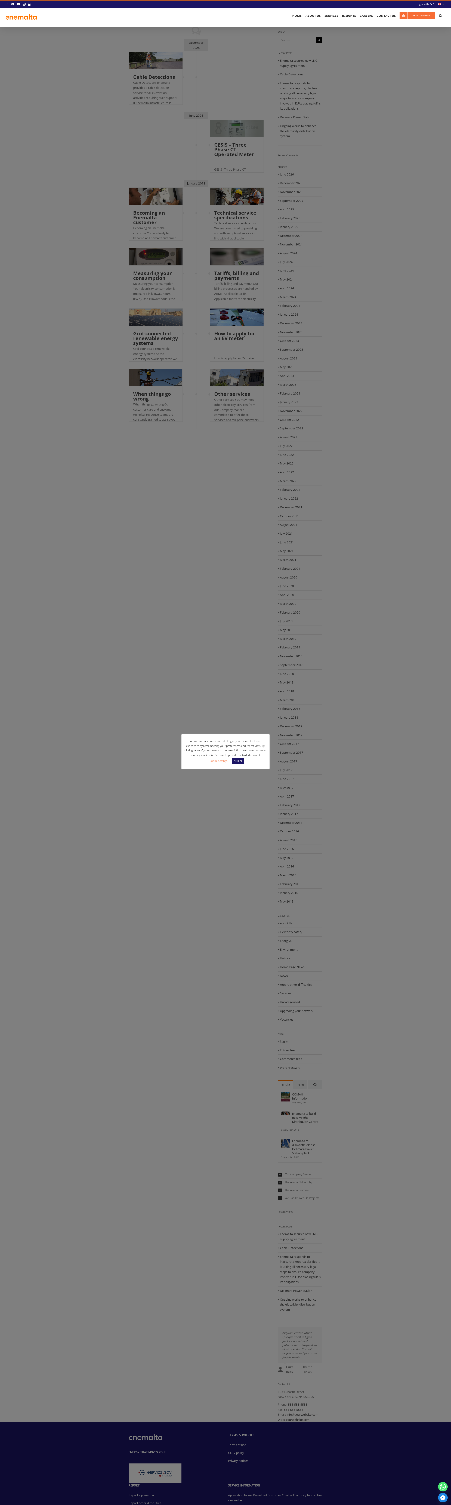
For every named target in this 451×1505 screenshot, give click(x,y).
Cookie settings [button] (218, 760)
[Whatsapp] (443, 1486)
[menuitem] (441, 4)
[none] (441, 4)
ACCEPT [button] (238, 760)
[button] (440, 15)
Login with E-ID (425, 4)
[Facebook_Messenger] (443, 1497)
